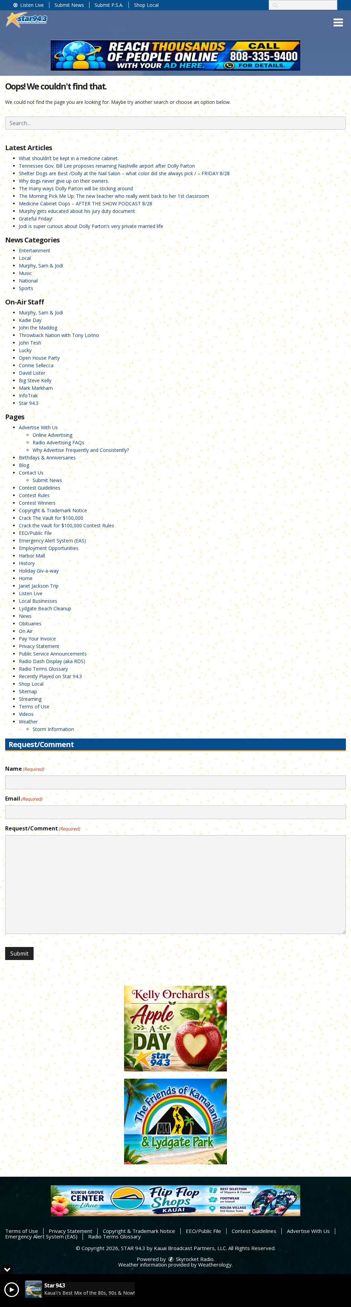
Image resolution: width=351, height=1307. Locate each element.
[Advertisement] (175, 55)
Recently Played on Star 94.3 (50, 676)
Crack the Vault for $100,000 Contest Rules (66, 525)
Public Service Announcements (53, 653)
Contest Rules (34, 495)
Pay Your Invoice (37, 638)
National (28, 280)
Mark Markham (36, 388)
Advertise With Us (38, 427)
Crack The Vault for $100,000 (51, 518)
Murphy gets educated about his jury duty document (77, 211)
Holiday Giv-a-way (39, 570)
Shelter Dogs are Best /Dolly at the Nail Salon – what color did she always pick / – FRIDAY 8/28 (124, 173)
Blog (24, 465)
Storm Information (53, 729)
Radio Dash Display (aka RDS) (52, 661)
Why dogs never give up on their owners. (64, 181)
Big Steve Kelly (35, 380)
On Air (26, 631)
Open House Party (39, 358)
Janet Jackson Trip (39, 586)
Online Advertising (52, 435)
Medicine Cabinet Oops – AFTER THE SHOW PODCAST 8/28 (85, 203)
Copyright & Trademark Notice (53, 510)
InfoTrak (28, 395)
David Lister (32, 373)
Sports (26, 288)
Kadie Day (30, 320)
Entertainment (34, 250)
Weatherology (215, 1264)
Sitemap (28, 691)
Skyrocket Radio (194, 1259)
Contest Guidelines (39, 487)
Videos (26, 714)
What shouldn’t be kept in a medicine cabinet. (69, 158)
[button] (338, 22)
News (25, 616)
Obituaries (30, 623)
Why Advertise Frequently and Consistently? (81, 450)
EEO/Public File (35, 533)
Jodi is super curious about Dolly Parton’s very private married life (91, 226)
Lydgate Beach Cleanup (45, 608)
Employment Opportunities (48, 548)
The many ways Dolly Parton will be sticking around (76, 188)
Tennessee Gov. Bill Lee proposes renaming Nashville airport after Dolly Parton (107, 166)
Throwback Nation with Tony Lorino (59, 335)
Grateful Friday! (35, 218)
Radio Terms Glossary (43, 669)
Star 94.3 (28, 403)
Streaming (30, 699)
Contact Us (31, 472)
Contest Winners (37, 503)
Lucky (25, 350)
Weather (28, 721)
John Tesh (30, 342)
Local (25, 258)
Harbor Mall (32, 555)
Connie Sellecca (36, 365)
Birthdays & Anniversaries (47, 457)
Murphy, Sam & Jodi (41, 265)
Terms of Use (34, 706)
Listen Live (31, 5)
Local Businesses (38, 601)
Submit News (69, 5)
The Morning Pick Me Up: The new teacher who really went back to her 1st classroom (114, 196)
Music (25, 273)
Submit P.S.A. (109, 5)
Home (26, 578)
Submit (19, 953)
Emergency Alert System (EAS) (52, 540)
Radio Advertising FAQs (58, 442)
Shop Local (146, 5)
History (27, 563)
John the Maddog (38, 327)
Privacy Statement (39, 646)
